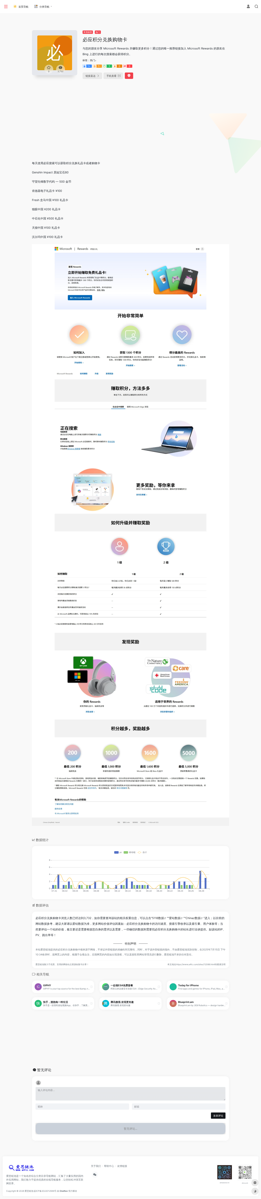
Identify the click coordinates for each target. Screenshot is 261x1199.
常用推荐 (87, 32)
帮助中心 (109, 1165)
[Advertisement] (130, 131)
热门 (98, 32)
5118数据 (158, 918)
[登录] (248, 6)
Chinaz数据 (193, 918)
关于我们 (96, 1165)
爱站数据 (174, 918)
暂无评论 (44, 1070)
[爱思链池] (22, 1168)
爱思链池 (29, 1191)
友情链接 (122, 1165)
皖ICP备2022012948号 (45, 1191)
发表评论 (218, 1115)
